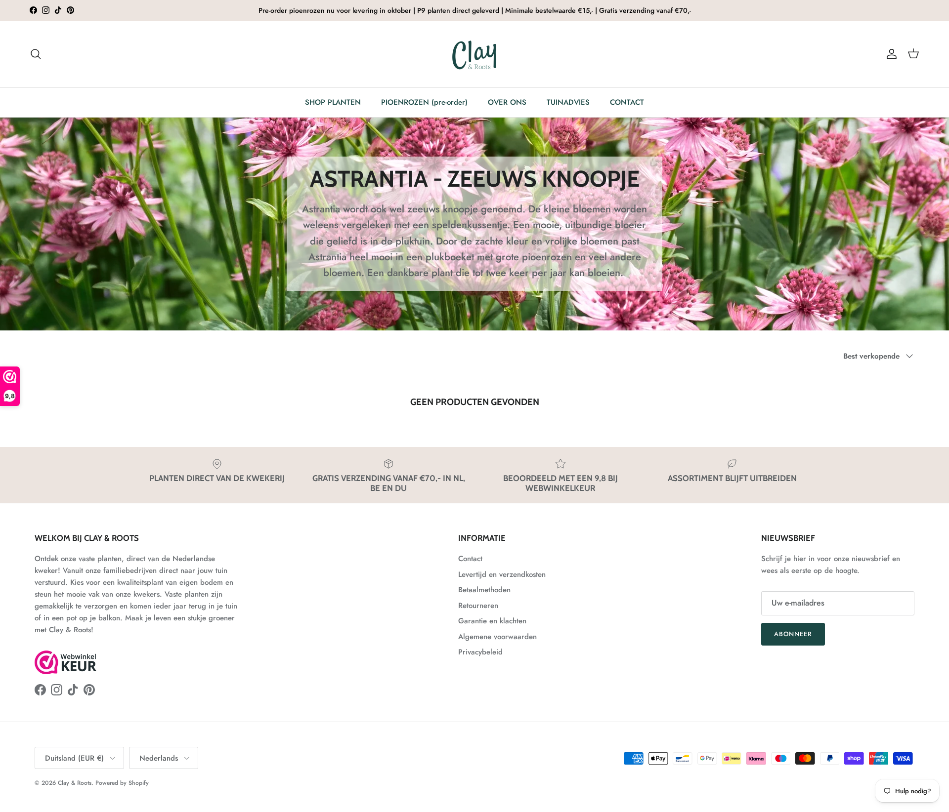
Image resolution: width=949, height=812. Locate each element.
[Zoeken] (36, 54)
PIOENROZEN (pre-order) (424, 102)
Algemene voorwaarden (497, 636)
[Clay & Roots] (474, 54)
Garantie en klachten (492, 620)
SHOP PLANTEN (333, 102)
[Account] (890, 54)
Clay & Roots (74, 782)
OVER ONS (507, 102)
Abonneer (793, 634)
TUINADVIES (568, 102)
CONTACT (627, 102)
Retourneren (478, 605)
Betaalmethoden (484, 589)
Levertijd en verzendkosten (502, 574)
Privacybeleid (480, 652)
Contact (470, 558)
